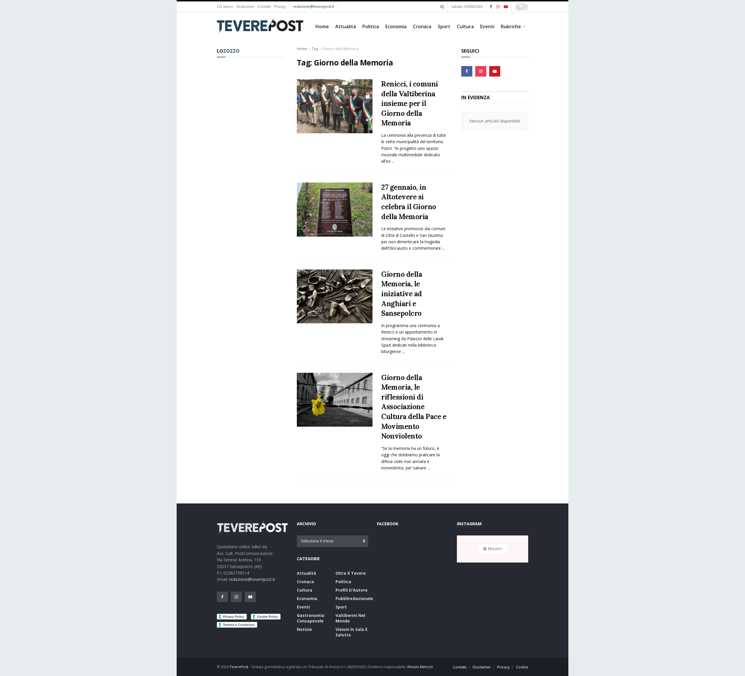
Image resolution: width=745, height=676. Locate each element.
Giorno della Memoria (340, 48)
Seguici (494, 549)
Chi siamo (225, 6)
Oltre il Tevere (351, 573)
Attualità (345, 26)
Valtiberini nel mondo (350, 618)
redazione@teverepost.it (313, 6)
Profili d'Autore (352, 590)
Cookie (522, 667)
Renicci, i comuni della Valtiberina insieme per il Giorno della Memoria (409, 103)
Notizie (304, 629)
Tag (315, 48)
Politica (370, 26)
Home (322, 26)
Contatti (264, 6)
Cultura (465, 26)
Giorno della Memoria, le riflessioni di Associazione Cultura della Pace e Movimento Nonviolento (413, 407)
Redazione (245, 6)
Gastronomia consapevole (310, 618)
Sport (444, 26)
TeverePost (239, 666)
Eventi (487, 26)
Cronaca (422, 26)
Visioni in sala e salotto (352, 632)
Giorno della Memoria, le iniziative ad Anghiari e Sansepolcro (401, 294)
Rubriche (511, 26)
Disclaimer (482, 667)
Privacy (280, 6)
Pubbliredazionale (354, 598)
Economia (396, 26)
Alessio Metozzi (420, 666)
